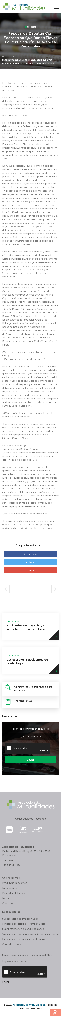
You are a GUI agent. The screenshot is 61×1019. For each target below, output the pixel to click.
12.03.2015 (31, 27)
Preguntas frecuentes (14, 882)
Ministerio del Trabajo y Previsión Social (24, 923)
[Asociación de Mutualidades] (23, 6)
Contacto (7, 903)
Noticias (16, 57)
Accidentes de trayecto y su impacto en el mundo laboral (26, 627)
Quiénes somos (11, 877)
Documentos (9, 888)
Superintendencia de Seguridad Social (23, 928)
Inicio (5, 57)
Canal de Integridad (13, 944)
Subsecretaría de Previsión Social (20, 918)
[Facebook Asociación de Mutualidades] (27, 1013)
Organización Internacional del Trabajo (24, 939)
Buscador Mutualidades (15, 893)
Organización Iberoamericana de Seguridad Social (30, 934)
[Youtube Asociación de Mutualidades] (33, 1013)
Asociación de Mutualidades (29, 1004)
